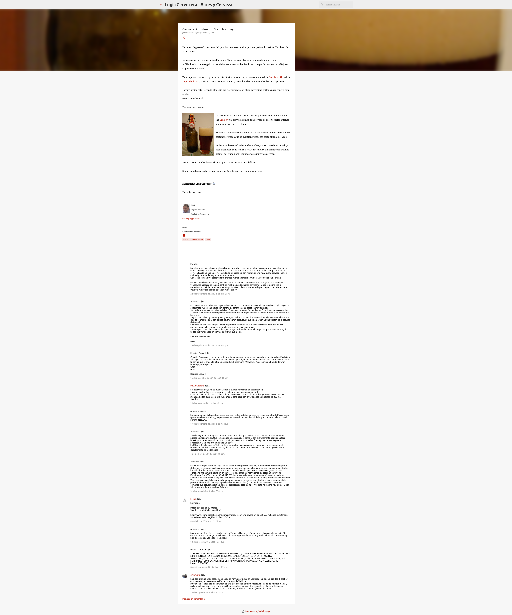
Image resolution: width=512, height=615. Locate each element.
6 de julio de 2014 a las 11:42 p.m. (206, 521)
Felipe (193, 499)
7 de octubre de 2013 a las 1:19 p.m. (207, 454)
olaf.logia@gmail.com (191, 218)
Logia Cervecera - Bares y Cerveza (198, 4)
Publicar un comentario (193, 599)
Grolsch (223, 119)
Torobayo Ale (276, 77)
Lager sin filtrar (190, 81)
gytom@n (195, 575)
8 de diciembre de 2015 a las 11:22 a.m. (209, 567)
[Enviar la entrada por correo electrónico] (184, 236)
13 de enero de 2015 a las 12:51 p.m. (207, 542)
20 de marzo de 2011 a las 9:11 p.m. (207, 403)
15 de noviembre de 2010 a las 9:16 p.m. (209, 378)
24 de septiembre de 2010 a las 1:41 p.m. (209, 345)
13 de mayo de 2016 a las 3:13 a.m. (207, 592)
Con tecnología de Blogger (258, 611)
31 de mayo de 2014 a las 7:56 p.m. (207, 491)
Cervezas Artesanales (193, 239)
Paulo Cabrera (197, 385)
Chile (208, 239)
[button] (184, 38)
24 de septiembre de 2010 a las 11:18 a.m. (210, 294)
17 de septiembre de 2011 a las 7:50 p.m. (209, 424)
